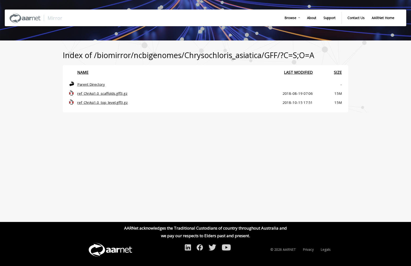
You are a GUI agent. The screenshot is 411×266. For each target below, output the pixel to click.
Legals (326, 249)
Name (82, 72)
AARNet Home (383, 17)
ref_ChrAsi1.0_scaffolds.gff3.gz (102, 93)
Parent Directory (91, 84)
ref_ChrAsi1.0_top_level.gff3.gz (102, 102)
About (311, 17)
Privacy (308, 249)
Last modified (298, 72)
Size (338, 72)
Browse (290, 17)
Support (329, 17)
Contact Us (356, 17)
